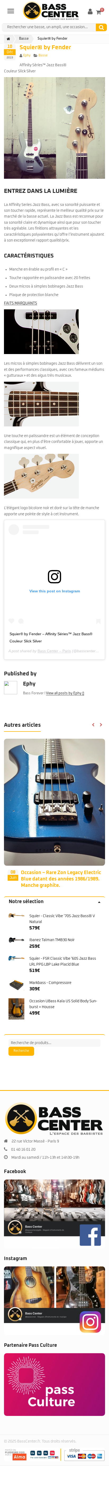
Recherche (21, 1057)
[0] (98, 12)
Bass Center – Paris (54, 651)
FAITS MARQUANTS (20, 303)
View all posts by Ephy (64, 693)
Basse (43, 55)
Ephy (26, 55)
